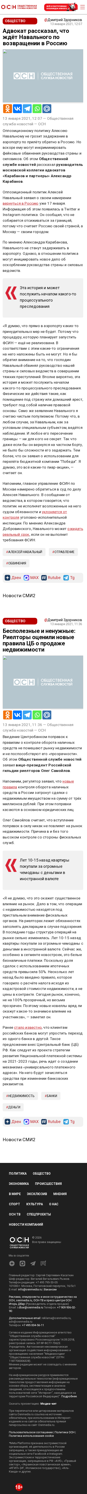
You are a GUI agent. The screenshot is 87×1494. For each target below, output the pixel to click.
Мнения (60, 1194)
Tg (72, 578)
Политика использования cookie (31, 1435)
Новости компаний (26, 1224)
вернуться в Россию (21, 203)
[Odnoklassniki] (7, 108)
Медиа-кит (48, 1403)
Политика (18, 1173)
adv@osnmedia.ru (20, 1321)
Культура (34, 1204)
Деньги (14, 1107)
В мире (15, 1194)
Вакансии (50, 1289)
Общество (42, 1173)
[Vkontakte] (17, 108)
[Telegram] (27, 108)
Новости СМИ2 (19, 595)
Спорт (14, 1204)
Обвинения (17, 563)
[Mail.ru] (46, 108)
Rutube (54, 578)
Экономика (19, 1184)
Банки (52, 1096)
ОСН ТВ (15, 1214)
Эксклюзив (37, 1194)
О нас (53, 1204)
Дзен (16, 578)
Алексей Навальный (25, 552)
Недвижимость (21, 1096)
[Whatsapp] (37, 108)
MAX (34, 578)
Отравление (64, 552)
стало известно (28, 1027)
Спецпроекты (39, 1214)
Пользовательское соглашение (31, 1432)
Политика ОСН (65, 1432)
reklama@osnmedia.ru (56, 1318)
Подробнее (69, 1396)
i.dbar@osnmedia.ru (30, 1307)
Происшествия (48, 1184)
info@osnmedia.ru (30, 1289)
